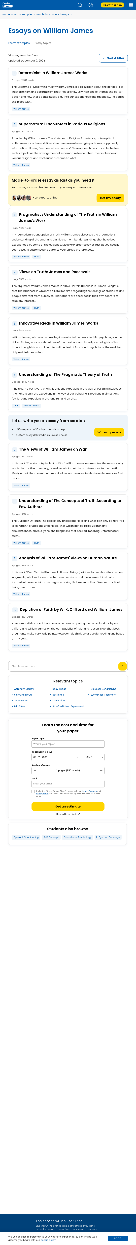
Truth (36, 256)
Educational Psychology (77, 837)
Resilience (58, 694)
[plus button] (101, 770)
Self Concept (51, 837)
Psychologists (63, 14)
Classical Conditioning (103, 689)
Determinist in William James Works (52, 72)
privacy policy (42, 794)
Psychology (43, 14)
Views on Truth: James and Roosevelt (54, 271)
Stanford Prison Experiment (68, 706)
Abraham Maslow (24, 689)
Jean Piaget (21, 700)
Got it (118, 1238)
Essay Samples (23, 14)
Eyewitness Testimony (103, 694)
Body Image (59, 689)
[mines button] (35, 770)
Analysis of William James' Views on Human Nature (68, 558)
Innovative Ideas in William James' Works (58, 323)
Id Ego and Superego (108, 837)
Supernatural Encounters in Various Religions (62, 124)
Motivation (59, 700)
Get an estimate (68, 806)
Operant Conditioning (26, 837)
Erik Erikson (20, 706)
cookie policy (48, 1240)
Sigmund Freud (23, 694)
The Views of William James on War (53, 449)
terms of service (89, 791)
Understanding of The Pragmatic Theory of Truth (65, 374)
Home (6, 14)
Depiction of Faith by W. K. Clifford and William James (71, 609)
